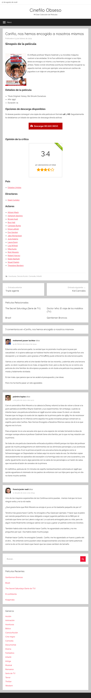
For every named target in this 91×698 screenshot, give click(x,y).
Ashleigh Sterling (15, 216)
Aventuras (12, 276)
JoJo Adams (13, 239)
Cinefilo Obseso (45, 10)
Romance (9, 669)
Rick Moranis (13, 252)
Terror (7, 677)
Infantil (39, 276)
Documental (10, 645)
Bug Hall (11, 222)
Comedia (32, 276)
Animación (10, 620)
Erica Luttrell (13, 229)
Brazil (8, 317)
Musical (8, 665)
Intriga (8, 661)
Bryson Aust (13, 219)
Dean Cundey (14, 200)
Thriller (8, 681)
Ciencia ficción (22, 276)
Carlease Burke (14, 226)
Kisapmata (9, 600)
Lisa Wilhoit (13, 245)
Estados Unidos (14, 187)
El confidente (11, 594)
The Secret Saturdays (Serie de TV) (23, 308)
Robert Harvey (14, 255)
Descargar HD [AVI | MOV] (46, 126)
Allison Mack (13, 212)
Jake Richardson (15, 236)
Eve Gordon (13, 232)
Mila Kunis (12, 249)
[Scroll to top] (87, 694)
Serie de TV (10, 673)
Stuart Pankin (13, 262)
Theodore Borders (16, 265)
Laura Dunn (13, 242)
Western (9, 686)
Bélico (8, 628)
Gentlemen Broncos (57, 317)
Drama (8, 649)
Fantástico (9, 653)
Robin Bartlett (14, 259)
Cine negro (10, 637)
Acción (8, 616)
